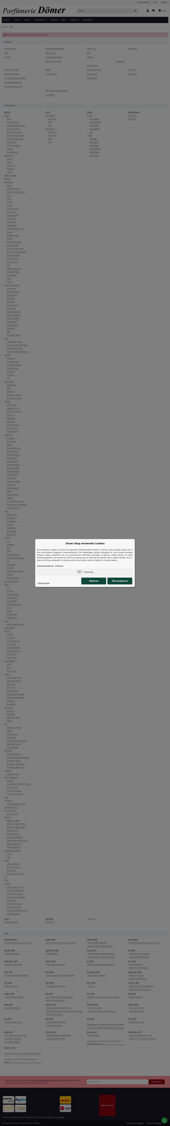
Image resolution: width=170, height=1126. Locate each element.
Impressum (59, 566)
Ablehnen (94, 581)
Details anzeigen (44, 583)
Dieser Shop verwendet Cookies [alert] (85, 543)
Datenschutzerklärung (45, 566)
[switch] (80, 571)
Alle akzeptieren (120, 581)
